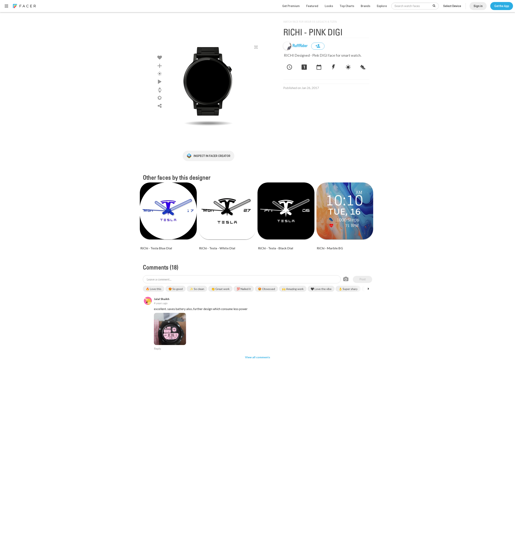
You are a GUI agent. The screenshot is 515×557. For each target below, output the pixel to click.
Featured (312, 6)
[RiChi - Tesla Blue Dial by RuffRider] (168, 210)
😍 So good (175, 289)
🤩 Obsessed (266, 289)
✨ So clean (197, 289)
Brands (365, 6)
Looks (329, 6)
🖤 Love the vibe (321, 289)
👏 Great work (220, 289)
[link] (24, 6)
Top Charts (347, 6)
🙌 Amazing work (293, 289)
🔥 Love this (153, 289)
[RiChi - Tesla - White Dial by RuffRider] (227, 210)
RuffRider (300, 46)
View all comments (257, 357)
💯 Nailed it (244, 289)
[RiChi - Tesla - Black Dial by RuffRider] (286, 210)
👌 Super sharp (348, 289)
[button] (501, 6)
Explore (382, 6)
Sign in (478, 6)
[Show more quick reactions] (368, 289)
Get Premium (291, 6)
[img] (287, 46)
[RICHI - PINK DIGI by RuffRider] (208, 83)
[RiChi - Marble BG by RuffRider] (344, 210)
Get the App (501, 6)
